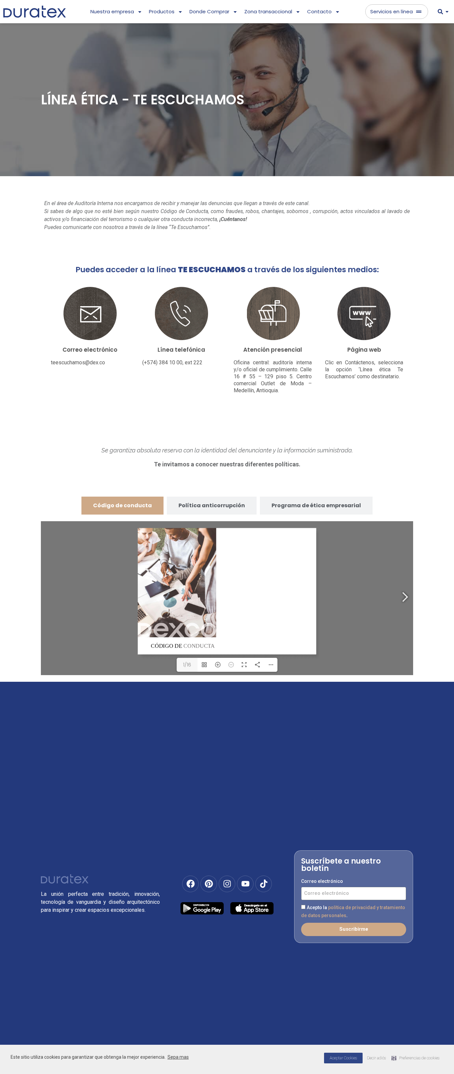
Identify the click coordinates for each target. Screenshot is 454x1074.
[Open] (447, 12)
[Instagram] (227, 884)
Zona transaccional (268, 11)
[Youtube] (245, 884)
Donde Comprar (209, 11)
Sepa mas (178, 1057)
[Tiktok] (263, 884)
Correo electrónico (322, 881)
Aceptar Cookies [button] (343, 1058)
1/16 (187, 664)
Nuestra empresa (112, 11)
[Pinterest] (208, 884)
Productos (161, 11)
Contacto (319, 11)
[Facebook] (190, 884)
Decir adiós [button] (376, 1058)
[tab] (122, 506)
